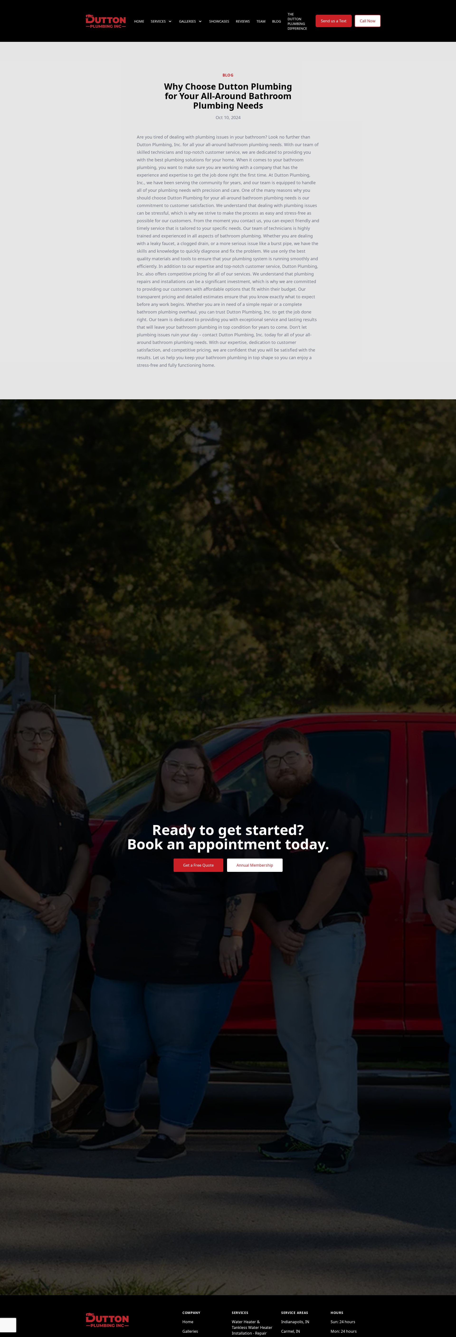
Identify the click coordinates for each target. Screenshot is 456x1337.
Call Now (367, 21)
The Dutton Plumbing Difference (297, 21)
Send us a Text (334, 21)
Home (139, 21)
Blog (276, 21)
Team (261, 21)
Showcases (219, 21)
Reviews (243, 21)
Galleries (190, 1331)
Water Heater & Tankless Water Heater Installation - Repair (252, 1327)
